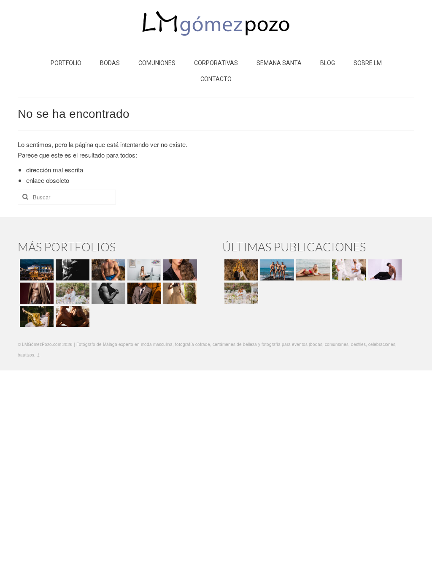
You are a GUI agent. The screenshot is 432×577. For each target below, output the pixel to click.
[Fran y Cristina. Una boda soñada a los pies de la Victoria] (240, 269)
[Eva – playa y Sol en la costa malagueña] (312, 269)
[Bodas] (71, 293)
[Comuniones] (179, 293)
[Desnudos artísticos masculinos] (36, 293)
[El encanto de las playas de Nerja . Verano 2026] (348, 269)
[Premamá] (71, 269)
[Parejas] (71, 316)
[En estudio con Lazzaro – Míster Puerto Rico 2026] (384, 269)
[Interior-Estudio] (107, 293)
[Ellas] (179, 269)
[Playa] (107, 269)
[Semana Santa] (36, 269)
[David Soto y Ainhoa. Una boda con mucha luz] (240, 293)
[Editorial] (36, 316)
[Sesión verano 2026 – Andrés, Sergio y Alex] (276, 269)
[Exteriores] (143, 293)
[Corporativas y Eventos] (143, 269)
